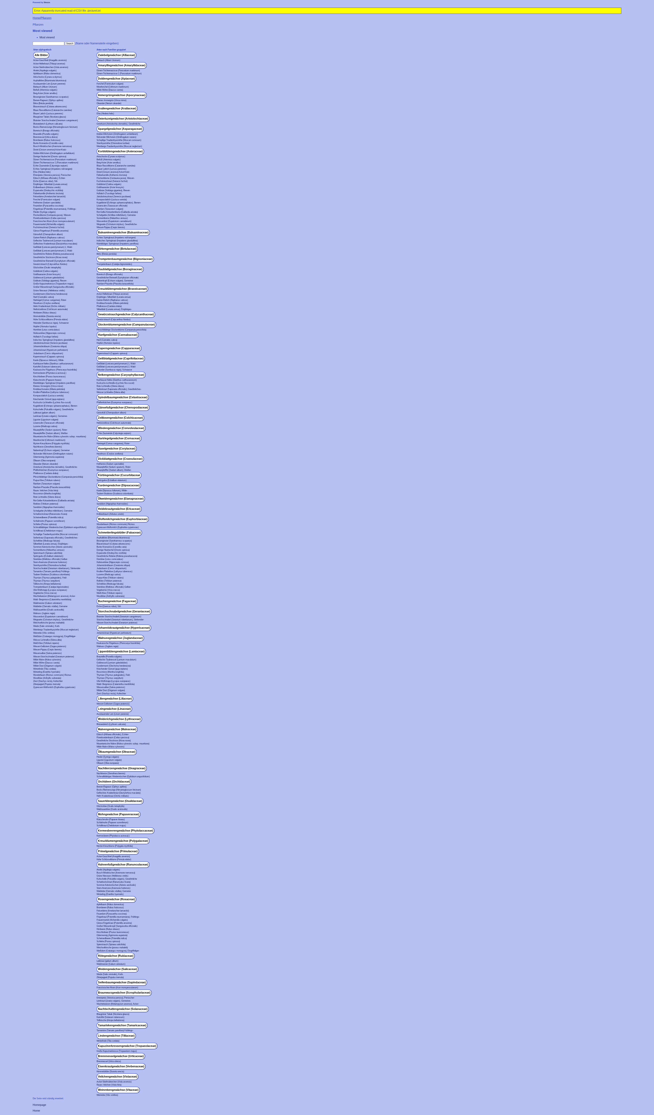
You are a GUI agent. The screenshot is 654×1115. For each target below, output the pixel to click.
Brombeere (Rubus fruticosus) (46, 140)
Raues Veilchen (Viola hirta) (45, 490)
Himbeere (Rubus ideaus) (44, 312)
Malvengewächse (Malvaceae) (117, 729)
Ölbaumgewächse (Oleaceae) (116, 751)
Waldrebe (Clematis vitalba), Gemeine (50, 606)
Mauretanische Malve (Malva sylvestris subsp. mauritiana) (59, 436)
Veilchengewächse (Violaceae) (117, 1076)
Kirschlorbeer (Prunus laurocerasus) (49, 376)
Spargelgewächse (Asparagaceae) (120, 128)
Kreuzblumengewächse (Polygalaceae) (123, 840)
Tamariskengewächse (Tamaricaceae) (122, 1025)
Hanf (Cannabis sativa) (43, 297)
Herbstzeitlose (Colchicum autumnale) (50, 309)
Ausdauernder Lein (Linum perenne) (49, 83)
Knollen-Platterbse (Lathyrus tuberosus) (51, 392)
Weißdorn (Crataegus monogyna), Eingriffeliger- (54, 636)
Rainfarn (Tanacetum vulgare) (110, 209)
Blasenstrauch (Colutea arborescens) (50, 106)
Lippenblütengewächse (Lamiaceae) (121, 651)
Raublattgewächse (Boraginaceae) (120, 269)
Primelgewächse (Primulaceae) (118, 851)
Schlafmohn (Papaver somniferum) (49, 521)
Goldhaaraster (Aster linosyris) (110, 187)
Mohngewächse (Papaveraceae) (118, 814)
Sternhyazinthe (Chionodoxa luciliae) (113, 143)
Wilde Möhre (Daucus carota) (110, 90)
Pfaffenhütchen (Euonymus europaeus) (114, 402)
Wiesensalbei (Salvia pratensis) (47, 653)
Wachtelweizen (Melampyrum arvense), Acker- (54, 596)
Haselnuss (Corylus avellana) (46, 303)
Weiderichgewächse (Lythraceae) (119, 719)
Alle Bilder (41, 55)
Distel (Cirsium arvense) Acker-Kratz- (50, 149)
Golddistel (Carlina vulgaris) (109, 184)
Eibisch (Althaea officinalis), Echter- (49, 178)
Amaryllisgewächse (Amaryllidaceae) (121, 65)
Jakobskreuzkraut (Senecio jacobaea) (114, 196)
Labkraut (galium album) (44, 412)
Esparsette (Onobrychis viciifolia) (48, 190)
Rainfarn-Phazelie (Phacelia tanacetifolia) (115, 283)
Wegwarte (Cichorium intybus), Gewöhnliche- (117, 224)
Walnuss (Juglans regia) (44, 613)
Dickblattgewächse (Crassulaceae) (120, 458)
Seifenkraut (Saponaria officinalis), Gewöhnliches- (119, 389)
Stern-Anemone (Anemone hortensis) (50, 562)
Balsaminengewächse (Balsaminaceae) (123, 232)
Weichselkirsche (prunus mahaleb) (48, 622)
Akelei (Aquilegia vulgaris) (44, 70)
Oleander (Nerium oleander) (109, 103)
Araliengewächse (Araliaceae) (117, 108)
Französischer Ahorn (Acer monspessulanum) (54, 221)
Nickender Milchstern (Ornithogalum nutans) (116, 137)
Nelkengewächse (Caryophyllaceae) (121, 374)
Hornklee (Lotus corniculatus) (46, 329)
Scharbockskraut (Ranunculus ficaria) (50, 514)
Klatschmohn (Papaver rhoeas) (47, 380)
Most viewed (47, 37)
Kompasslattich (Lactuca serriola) (112, 199)
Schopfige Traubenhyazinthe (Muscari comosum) (119, 140)
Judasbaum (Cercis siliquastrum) (48, 353)
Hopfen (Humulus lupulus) (45, 326)
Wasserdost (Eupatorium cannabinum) (114, 221)
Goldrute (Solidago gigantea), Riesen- (113, 190)
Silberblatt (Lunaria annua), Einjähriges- (114, 309)
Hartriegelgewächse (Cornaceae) (119, 438)
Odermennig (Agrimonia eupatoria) (48, 457)
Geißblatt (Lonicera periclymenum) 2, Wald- (52, 250)
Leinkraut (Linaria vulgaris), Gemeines (50, 416)
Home (36, 1110)
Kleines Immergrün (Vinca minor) (111, 100)
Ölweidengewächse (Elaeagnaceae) (121, 498)
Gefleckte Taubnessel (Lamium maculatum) (53, 240)
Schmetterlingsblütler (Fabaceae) (119, 532)
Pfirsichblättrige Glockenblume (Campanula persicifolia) (121, 329)
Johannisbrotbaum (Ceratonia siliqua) (50, 346)
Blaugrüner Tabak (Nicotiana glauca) (49, 116)
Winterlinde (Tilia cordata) (44, 669)
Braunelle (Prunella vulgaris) (45, 134)
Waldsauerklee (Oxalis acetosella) (48, 609)
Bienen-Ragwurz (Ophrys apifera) (48, 100)
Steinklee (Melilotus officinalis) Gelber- (50, 559)
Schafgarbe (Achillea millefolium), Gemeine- (116, 215)
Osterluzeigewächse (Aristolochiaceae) (123, 118)
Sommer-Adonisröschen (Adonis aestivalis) (52, 547)
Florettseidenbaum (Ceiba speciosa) (49, 218)
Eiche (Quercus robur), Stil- (45, 181)
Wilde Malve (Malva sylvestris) (47, 659)
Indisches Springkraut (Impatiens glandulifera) (117, 240)
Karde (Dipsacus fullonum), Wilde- (48, 360)
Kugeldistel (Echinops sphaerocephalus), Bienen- (119, 202)
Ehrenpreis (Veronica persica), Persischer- (52, 175)
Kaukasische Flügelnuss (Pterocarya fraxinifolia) (55, 369)
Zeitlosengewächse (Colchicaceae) (120, 417)
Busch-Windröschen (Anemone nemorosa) (52, 146)
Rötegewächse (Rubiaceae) (115, 955)
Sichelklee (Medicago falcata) (46, 540)
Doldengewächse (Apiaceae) (116, 78)
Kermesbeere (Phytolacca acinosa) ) (49, 373)
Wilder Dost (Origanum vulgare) (47, 665)
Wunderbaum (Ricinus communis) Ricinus (116, 524)
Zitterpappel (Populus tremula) (46, 684)
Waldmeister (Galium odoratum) (47, 603)
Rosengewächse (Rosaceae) (116, 899)
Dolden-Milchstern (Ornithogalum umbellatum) (117, 134)
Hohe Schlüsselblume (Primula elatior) (50, 319)
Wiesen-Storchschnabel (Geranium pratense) (117, 622)
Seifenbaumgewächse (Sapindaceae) (122, 982)
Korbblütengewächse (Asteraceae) (120, 151)
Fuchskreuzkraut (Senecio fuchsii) (112, 181)
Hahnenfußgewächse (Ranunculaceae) (123, 864)
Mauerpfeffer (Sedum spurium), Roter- (50, 430)
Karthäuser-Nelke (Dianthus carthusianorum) (53, 363)
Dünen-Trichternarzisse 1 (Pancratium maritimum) (119, 73)
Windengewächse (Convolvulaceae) (121, 428)
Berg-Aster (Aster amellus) (45, 93)
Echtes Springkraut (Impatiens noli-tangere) (52, 169)
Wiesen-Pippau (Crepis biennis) (111, 227)
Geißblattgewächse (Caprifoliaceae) (121, 358)
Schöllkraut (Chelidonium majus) (47, 530)
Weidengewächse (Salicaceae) (117, 969)
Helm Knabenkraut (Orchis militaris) (49, 306)
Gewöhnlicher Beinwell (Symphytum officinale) (54, 261)
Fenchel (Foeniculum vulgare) (110, 83)
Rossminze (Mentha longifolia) (46, 493)
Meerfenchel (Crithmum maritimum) (113, 87)
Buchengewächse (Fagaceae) (117, 601)
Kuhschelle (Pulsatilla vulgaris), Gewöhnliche (53, 409)
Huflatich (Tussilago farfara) (109, 193)
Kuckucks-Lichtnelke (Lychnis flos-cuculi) (115, 383)
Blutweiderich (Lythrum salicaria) (47, 123)
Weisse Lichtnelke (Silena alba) (111, 392)
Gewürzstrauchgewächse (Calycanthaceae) (126, 314)
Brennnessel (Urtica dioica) (45, 137)
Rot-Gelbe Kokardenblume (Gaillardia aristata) (117, 212)
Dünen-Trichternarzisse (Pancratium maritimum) (118, 70)
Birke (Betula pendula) (43, 103)
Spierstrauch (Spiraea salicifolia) (47, 553)
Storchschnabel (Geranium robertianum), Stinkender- (57, 568)
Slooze (47, 2)
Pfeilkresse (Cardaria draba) (109, 306)
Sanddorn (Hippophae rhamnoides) (112, 503)
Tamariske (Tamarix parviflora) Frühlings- (51, 571)
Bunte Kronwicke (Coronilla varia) (48, 143)
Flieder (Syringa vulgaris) (44, 212)
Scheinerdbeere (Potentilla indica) (48, 517)
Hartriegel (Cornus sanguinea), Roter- (49, 300)
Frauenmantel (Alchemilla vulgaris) (48, 224)
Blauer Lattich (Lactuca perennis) (48, 113)
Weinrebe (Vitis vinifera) (43, 633)
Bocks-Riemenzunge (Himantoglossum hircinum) (55, 127)
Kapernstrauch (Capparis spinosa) (112, 353)
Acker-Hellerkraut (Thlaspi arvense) (49, 63)
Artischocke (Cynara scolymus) (47, 77)
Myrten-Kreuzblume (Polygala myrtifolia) (51, 443)
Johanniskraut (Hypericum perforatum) (50, 350)
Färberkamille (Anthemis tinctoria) (112, 175)
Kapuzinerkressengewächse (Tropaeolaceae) (127, 1045)
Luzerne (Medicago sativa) (45, 426)
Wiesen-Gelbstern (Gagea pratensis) (49, 646)
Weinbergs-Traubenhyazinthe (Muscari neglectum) (119, 146)
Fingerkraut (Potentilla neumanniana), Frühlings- (54, 209)
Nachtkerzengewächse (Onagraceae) (121, 768)
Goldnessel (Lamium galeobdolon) (48, 277)
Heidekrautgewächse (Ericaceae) (119, 508)
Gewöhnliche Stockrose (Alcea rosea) (50, 257)
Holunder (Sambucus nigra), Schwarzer (51, 323)
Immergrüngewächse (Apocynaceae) (121, 95)
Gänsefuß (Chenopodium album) (48, 234)
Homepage (39, 1104)
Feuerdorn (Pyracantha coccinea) (48, 205)
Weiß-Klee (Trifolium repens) (109, 593)
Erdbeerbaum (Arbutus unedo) (46, 187)
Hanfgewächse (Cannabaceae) (117, 334)
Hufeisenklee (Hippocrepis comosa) (49, 333)
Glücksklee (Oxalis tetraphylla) (47, 267)
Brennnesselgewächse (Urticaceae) (121, 1056)
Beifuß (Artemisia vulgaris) (45, 90)
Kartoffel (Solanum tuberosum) (47, 366)
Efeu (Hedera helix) (105, 113)
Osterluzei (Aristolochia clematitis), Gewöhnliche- (119, 123)
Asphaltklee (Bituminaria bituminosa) (49, 80)
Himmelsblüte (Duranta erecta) (47, 316)
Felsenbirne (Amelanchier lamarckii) (49, 196)
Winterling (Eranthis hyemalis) (46, 672)
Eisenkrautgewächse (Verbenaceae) (121, 1066)
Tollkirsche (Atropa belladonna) (47, 584)
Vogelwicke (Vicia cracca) (108, 590)
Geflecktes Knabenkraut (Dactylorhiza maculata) (55, 243)
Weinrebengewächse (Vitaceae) (118, 1089)
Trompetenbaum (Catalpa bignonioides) (114, 264)
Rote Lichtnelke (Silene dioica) (110, 386)
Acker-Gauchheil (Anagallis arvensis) (50, 60)
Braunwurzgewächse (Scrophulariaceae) (124, 992)
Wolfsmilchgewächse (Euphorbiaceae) (122, 519)
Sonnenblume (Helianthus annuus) (112, 218)
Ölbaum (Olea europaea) (44, 460)
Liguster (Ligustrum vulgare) (45, 419)
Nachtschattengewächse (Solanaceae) (122, 1009)
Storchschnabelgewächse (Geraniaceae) (124, 611)
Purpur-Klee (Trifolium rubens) (46, 480)
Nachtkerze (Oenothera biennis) (47, 446)
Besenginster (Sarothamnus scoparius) (50, 97)
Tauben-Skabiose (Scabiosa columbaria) (115, 493)
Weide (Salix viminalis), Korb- (46, 626)
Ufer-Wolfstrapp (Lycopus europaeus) (50, 590)
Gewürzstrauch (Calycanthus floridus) (50, 264)
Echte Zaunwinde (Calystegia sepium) (50, 165)
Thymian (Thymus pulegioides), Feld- (50, 577)
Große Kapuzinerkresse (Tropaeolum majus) (53, 283)
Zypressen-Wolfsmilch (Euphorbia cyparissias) (117, 527)
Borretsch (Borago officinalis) (46, 130)
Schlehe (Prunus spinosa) (45, 524)
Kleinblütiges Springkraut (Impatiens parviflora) (117, 243)
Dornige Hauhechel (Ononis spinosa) (49, 156)
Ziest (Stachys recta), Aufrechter (48, 681)
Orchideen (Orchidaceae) (114, 781)
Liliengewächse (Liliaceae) (115, 698)
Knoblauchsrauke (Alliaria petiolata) (112, 303)
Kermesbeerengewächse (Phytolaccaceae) (125, 830)
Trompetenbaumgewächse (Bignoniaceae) (125, 259)
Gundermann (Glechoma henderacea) (50, 294)
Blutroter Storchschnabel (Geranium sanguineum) (55, 120)
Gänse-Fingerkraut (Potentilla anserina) (50, 230)
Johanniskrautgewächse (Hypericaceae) (124, 627)
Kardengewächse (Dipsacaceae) (119, 485)
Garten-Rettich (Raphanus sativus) (48, 237)
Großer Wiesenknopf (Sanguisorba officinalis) (53, 287)
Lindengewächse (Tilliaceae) (116, 1035)
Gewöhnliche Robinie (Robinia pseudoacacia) (53, 254)
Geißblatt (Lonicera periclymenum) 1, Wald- (52, 247)
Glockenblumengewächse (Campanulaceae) (126, 324)
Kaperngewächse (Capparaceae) (119, 348)
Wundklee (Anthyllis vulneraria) (110, 596)
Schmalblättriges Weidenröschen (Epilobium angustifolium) (59, 527)
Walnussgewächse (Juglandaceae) (120, 638)
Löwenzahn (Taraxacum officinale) (112, 205)
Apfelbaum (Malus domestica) (46, 73)
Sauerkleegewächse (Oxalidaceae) (120, 801)
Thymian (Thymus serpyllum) (46, 580)
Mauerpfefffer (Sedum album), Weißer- (50, 433)
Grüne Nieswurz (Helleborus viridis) (49, 290)
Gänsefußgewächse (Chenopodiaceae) (123, 407)
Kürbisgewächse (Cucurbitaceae (119, 475)
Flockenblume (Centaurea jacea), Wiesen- (115, 178)
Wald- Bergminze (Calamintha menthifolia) (52, 599)
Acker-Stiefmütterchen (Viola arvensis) (50, 67)
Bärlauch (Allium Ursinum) (108, 60)
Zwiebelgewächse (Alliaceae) (116, 55)
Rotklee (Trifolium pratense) (45, 503)
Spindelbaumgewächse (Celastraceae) (122, 397)
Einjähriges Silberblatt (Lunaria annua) (50, 184)
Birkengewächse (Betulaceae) (117, 248)
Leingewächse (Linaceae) (114, 708)
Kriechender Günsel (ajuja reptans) (48, 399)
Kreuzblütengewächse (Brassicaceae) (122, 288)
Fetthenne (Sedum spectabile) (46, 202)
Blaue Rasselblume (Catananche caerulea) (52, 110)
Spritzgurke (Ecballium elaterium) (111, 480)
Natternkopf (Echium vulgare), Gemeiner (115, 280)
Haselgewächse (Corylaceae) (116, 448)
